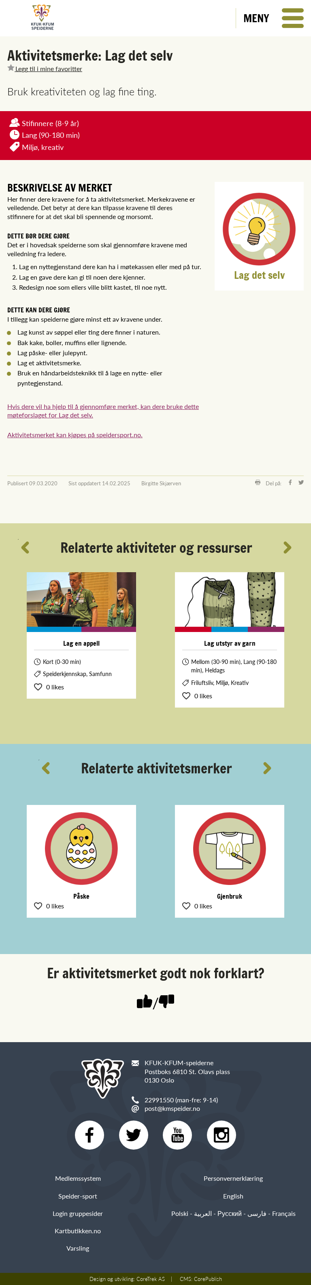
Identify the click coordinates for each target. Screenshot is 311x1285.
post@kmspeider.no (172, 1108)
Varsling (77, 1248)
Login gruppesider (78, 1213)
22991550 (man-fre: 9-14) (181, 1099)
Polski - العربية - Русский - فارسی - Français (233, 1213)
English (233, 1196)
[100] (144, 1002)
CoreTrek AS (150, 1279)
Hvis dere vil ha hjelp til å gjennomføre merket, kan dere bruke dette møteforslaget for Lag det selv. (103, 411)
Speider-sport (77, 1196)
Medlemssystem (78, 1178)
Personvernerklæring (233, 1178)
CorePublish (208, 1279)
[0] (166, 1002)
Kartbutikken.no (78, 1230)
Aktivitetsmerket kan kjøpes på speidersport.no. (75, 434)
